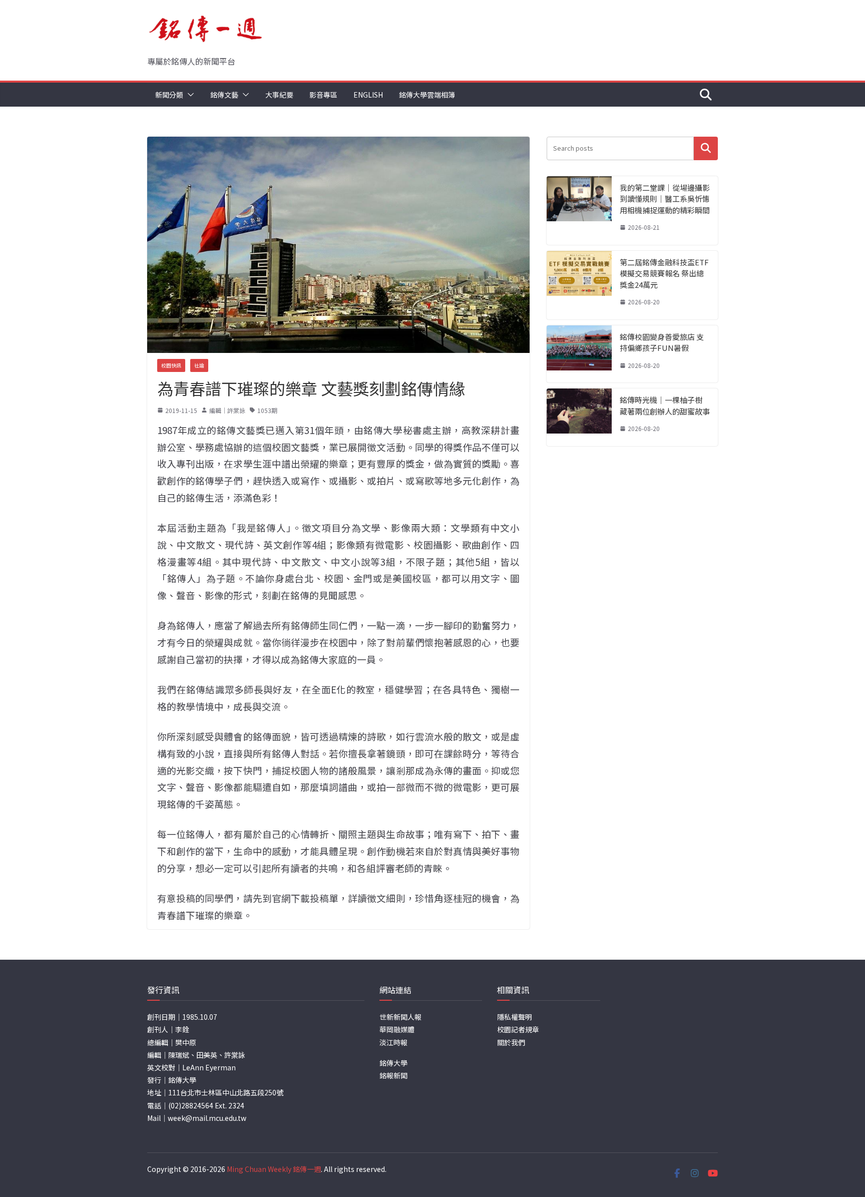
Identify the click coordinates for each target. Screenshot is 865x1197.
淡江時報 (393, 1042)
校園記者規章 (518, 1029)
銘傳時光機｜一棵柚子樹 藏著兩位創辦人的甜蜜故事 (665, 405)
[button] (188, 95)
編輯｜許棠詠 (227, 410)
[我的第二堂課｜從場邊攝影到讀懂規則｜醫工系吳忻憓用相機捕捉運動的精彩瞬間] (579, 210)
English (368, 95)
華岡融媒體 (396, 1029)
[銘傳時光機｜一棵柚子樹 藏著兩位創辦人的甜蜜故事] (579, 417)
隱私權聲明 (514, 1017)
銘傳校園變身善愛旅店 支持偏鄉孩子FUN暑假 (662, 342)
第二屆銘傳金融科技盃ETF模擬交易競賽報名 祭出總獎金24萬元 (664, 273)
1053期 (267, 410)
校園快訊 (171, 365)
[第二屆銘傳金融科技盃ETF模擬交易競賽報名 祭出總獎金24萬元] (579, 285)
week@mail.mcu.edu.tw (207, 1118)
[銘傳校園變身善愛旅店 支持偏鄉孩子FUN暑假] (579, 354)
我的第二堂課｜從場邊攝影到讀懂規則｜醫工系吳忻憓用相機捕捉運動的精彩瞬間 (665, 198)
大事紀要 (279, 95)
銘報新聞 (393, 1075)
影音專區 (323, 95)
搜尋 (705, 148)
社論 (199, 365)
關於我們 (511, 1042)
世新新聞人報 (400, 1017)
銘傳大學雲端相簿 (427, 95)
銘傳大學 (393, 1063)
